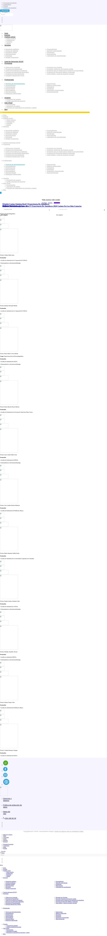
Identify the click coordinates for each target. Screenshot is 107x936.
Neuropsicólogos (11, 92)
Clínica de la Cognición (13, 67)
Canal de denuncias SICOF (13, 61)
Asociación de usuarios (13, 99)
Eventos (7, 35)
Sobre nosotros (11, 38)
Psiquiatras (50, 87)
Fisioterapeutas (10, 87)
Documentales (10, 104)
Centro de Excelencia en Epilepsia (16, 70)
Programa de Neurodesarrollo (15, 74)
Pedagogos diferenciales (13, 93)
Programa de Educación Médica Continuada (61, 72)
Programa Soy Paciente (54, 67)
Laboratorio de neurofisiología (56, 56)
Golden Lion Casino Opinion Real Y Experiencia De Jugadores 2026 (29, 206)
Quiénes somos (9, 37)
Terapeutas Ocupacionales (55, 90)
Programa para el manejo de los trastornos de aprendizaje (65, 70)
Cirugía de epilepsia (12, 51)
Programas (8, 63)
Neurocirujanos (10, 88)
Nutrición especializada (54, 51)
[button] (5, 10)
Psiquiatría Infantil (11, 52)
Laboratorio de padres (13, 106)
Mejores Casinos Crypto (12, 206)
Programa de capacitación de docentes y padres (21, 108)
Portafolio (9, 42)
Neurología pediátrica (12, 49)
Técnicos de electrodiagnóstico (15, 84)
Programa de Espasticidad (14, 69)
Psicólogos (50, 88)
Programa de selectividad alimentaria (17, 72)
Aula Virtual (8, 103)
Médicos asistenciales (54, 85)
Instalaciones (10, 40)
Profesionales (9, 80)
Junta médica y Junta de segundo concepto (60, 74)
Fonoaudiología (52, 49)
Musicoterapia (51, 54)
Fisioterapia (50, 52)
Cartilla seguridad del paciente (15, 101)
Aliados (8, 43)
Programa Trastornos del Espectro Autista (60, 69)
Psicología (9, 56)
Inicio (6, 33)
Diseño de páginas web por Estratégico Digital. (69, 831)
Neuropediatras (10, 90)
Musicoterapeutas (52, 92)
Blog (6, 109)
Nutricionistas (51, 84)
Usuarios (7, 98)
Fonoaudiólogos (11, 85)
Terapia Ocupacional (12, 57)
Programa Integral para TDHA (15, 75)
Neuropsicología (11, 54)
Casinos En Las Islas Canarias (69, 206)
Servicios (7, 45)
